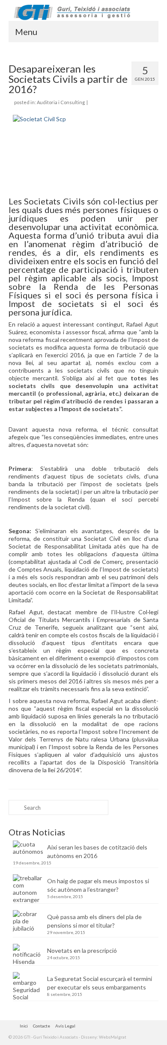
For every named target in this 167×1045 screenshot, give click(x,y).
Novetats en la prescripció (82, 950)
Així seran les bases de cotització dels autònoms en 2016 (97, 851)
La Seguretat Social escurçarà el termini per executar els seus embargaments (99, 983)
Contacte (41, 1025)
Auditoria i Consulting (61, 102)
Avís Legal (65, 1025)
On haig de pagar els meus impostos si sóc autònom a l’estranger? (98, 885)
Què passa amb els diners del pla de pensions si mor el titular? (94, 921)
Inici (24, 1025)
